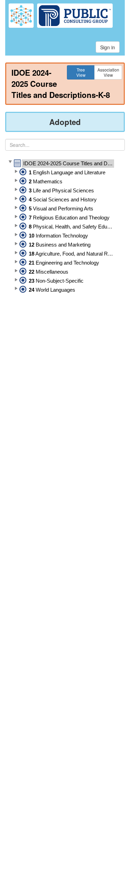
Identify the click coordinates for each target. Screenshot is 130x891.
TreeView (81, 72)
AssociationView (108, 72)
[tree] (65, 226)
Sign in (107, 47)
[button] (10, 162)
